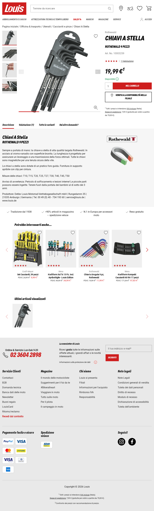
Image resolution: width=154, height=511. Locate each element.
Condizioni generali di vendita (133, 382)
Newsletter (7, 397)
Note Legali (124, 377)
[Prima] (97, 72)
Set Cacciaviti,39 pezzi (27, 274)
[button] (109, 8)
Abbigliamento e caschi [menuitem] (14, 19)
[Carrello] (149, 8)
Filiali (82, 382)
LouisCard (7, 406)
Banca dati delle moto (13, 392)
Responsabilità (87, 397)
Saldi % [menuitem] (77, 19)
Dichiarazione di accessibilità (133, 401)
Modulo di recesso (127, 397)
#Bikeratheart (48, 387)
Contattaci (7, 377)
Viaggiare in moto (50, 392)
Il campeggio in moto (52, 406)
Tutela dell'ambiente (128, 406)
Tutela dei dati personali (130, 387)
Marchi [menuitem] (90, 19)
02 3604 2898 (25, 355)
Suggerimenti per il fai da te (55, 382)
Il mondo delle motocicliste (55, 377)
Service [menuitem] (117, 19)
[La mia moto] (130, 8)
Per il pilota (47, 401)
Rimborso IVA (86, 392)
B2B (4, 382)
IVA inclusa (131, 109)
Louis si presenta (88, 377)
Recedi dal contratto (12, 416)
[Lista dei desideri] (140, 8)
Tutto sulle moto (49, 397)
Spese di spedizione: (113, 112)
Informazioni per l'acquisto (93, 387)
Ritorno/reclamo (11, 411)
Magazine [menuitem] (103, 19)
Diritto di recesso (127, 392)
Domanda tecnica (11, 387)
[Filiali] (121, 8)
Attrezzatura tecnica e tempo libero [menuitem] (49, 19)
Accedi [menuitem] (148, 19)
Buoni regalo (9, 401)
